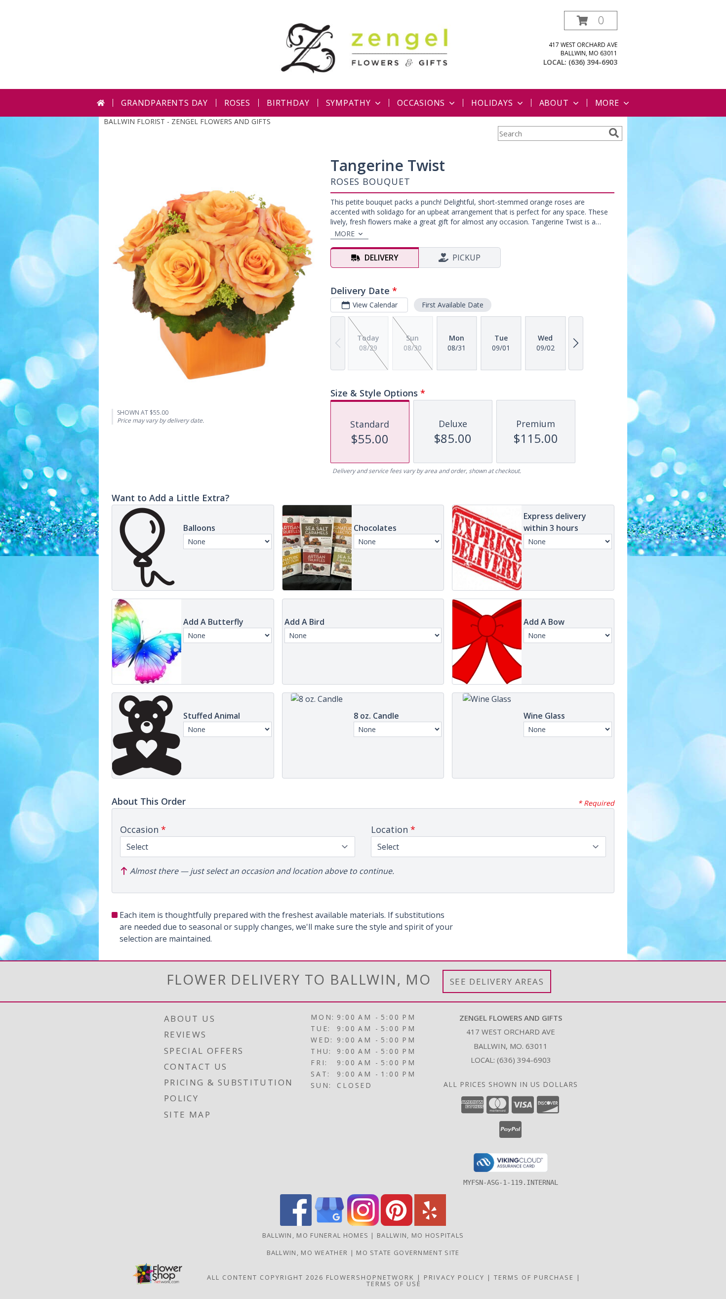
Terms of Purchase (534, 1277)
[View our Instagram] (363, 1223)
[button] (590, 20)
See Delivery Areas (497, 981)
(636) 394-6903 (592, 62)
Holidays (492, 102)
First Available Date (453, 304)
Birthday (288, 102)
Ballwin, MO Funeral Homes (315, 1235)
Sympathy (348, 102)
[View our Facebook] (296, 1223)
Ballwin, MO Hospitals (420, 1235)
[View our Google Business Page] (329, 1223)
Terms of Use (393, 1283)
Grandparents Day (164, 102)
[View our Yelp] (430, 1223)
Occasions (421, 102)
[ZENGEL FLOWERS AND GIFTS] (367, 46)
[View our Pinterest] (396, 1223)
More (607, 102)
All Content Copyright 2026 (265, 1277)
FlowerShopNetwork (370, 1277)
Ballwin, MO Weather (307, 1252)
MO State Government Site (407, 1252)
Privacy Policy (454, 1277)
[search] (614, 133)
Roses (237, 102)
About (554, 102)
